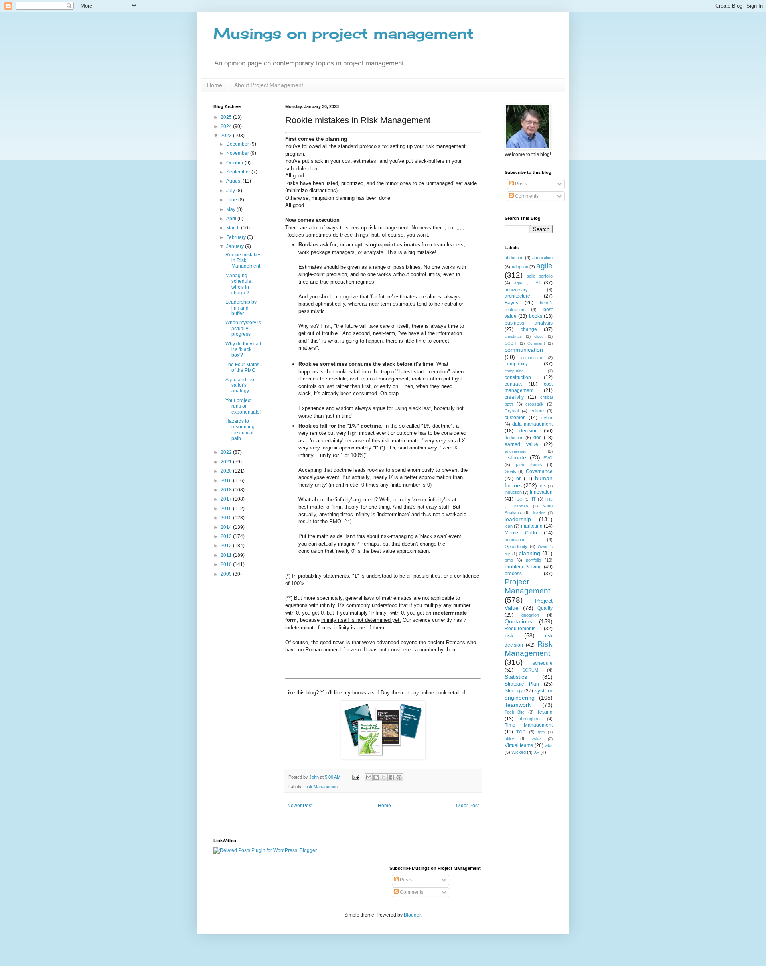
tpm (541, 732)
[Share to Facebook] (391, 777)
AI (537, 283)
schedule (543, 663)
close (539, 336)
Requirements (520, 628)
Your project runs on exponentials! (243, 406)
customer (515, 417)
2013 (227, 536)
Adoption (519, 266)
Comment (536, 343)
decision (528, 431)
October (235, 163)
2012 (227, 545)
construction (518, 377)
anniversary (516, 289)
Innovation (541, 492)
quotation (530, 615)
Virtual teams (519, 745)
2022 (227, 452)
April (231, 218)
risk (509, 635)
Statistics (516, 677)
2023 (227, 135)
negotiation (515, 539)
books (535, 316)
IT (534, 499)
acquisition (542, 257)
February (236, 237)
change (529, 329)
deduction (514, 437)
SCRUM (530, 670)
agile (544, 266)
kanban (521, 506)
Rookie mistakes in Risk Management (243, 260)
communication (524, 350)
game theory (528, 464)
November (238, 153)
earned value (521, 444)
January (235, 246)
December (238, 144)
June (232, 200)
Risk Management (321, 786)
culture (537, 410)
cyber (547, 417)
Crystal (512, 410)
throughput (530, 718)
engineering (516, 451)
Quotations (518, 621)
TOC (521, 731)
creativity (514, 397)
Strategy (514, 691)
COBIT (511, 343)
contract (513, 384)
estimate (515, 457)
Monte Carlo (521, 533)
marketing (532, 526)
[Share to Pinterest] (399, 777)
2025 (227, 117)
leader (539, 513)
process (513, 573)
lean (509, 526)
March (233, 228)
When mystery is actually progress (243, 328)
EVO (548, 457)
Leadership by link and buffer (241, 307)
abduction (514, 257)
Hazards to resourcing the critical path (240, 429)
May (231, 209)
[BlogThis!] (376, 777)
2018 (227, 490)
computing (514, 371)
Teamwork (518, 705)
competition (531, 357)
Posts (520, 184)
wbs (549, 745)
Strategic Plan (522, 684)
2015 (227, 517)
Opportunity (516, 546)
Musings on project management (343, 33)
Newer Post (299, 805)
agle (518, 283)
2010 (227, 564)
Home (214, 85)
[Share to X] (384, 777)
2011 (227, 555)
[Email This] (369, 777)
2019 (227, 480)
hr (518, 478)
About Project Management (268, 85)
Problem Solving (523, 567)
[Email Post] (355, 777)
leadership (518, 519)
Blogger (412, 915)
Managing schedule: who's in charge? (239, 284)
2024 (227, 126)
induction (513, 492)
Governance (539, 471)
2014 (227, 527)
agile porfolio (540, 276)
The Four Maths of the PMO (242, 367)
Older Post (467, 805)
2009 (227, 574)
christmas (513, 336)
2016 (227, 508)
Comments (526, 196)
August (234, 181)
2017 (227, 499)
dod (537, 437)
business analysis (529, 323)
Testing (545, 712)
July (231, 190)
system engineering (529, 694)
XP (536, 752)
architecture (517, 296)
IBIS (543, 486)
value (537, 739)
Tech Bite (515, 712)
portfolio (533, 560)
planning (529, 553)
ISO (519, 499)
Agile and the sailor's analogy (239, 385)
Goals (510, 471)
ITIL (549, 499)
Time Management (529, 725)
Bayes (511, 303)
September (238, 172)
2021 (227, 462)
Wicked (518, 752)
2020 (227, 471)
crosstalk (534, 404)
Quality (545, 608)
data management (532, 424)
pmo (509, 560)
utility (509, 738)
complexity (516, 364)
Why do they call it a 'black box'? (243, 349)
